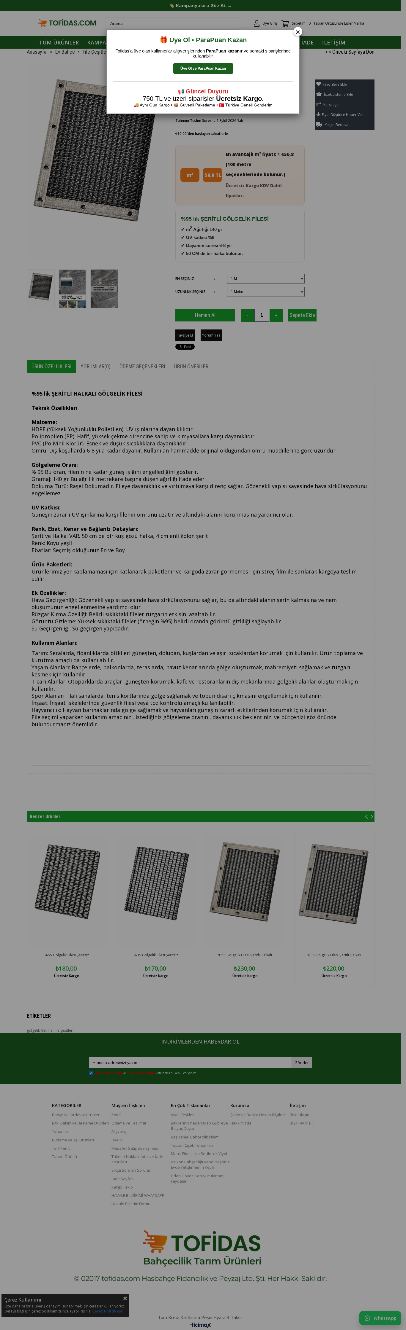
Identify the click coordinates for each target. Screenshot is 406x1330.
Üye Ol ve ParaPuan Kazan (203, 68)
